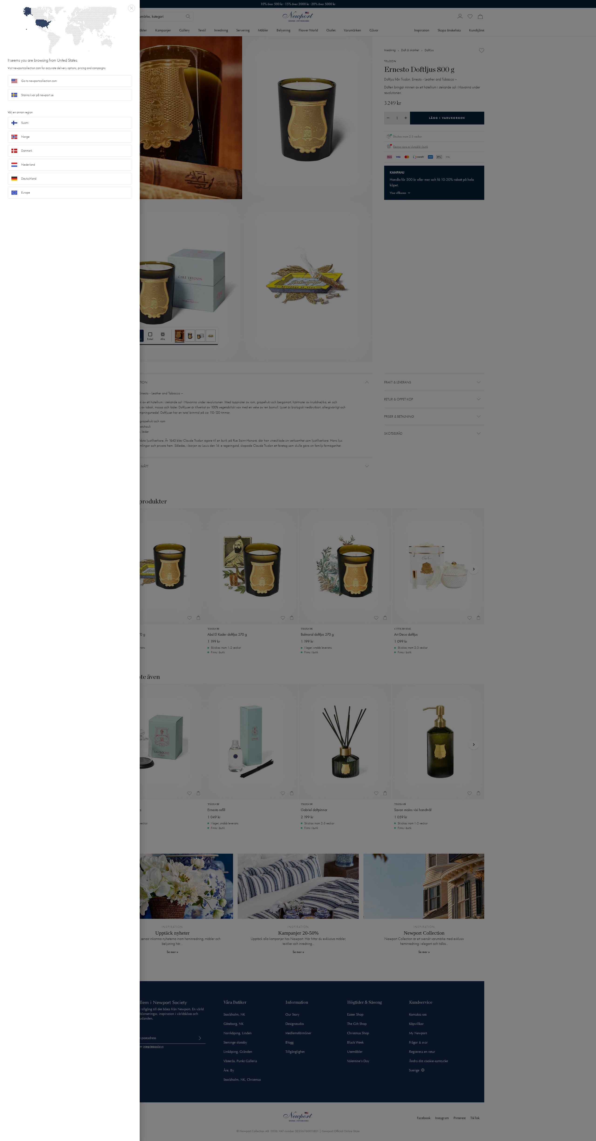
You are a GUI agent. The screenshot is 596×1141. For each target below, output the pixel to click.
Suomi (25, 123)
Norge (25, 137)
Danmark (26, 151)
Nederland (28, 165)
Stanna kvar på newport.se (37, 95)
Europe (25, 193)
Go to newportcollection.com (39, 81)
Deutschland (28, 179)
